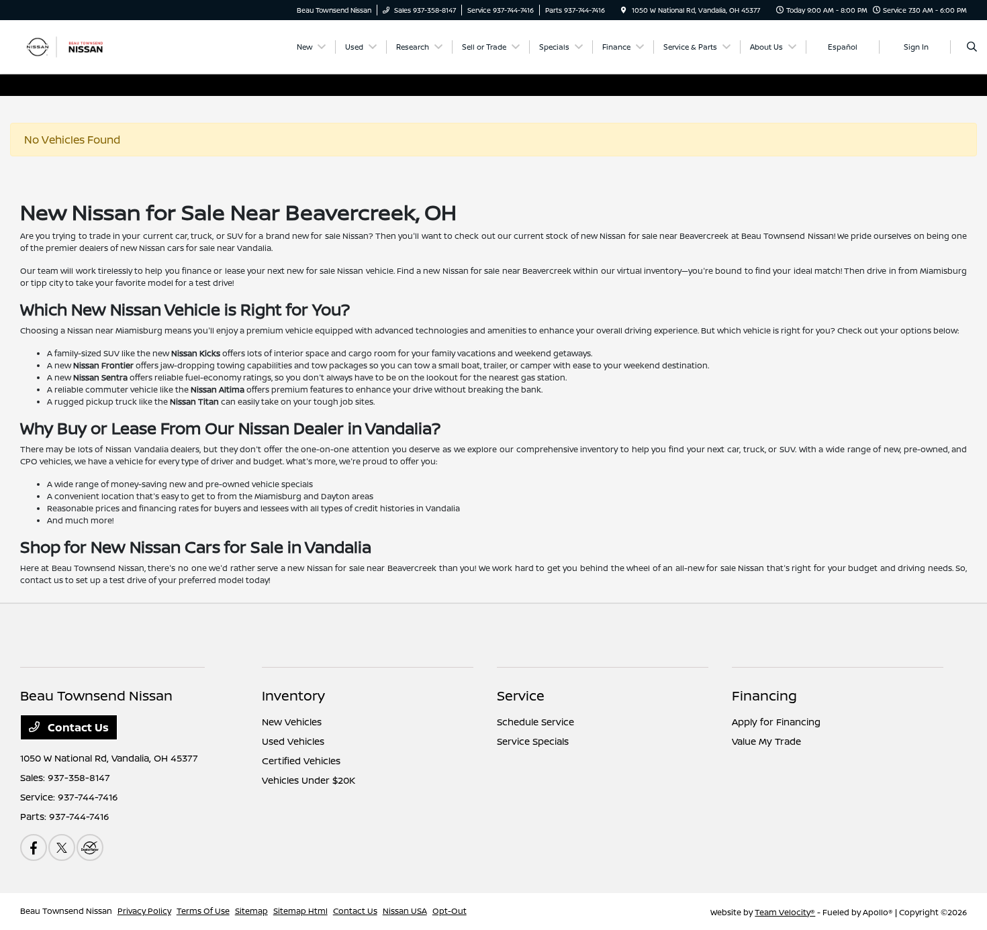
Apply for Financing (776, 721)
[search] (972, 47)
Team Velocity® (785, 912)
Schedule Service (535, 721)
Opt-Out (449, 911)
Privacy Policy (144, 911)
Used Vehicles (293, 741)
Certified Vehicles (301, 760)
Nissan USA (405, 911)
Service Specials (533, 741)
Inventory (293, 695)
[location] (623, 10)
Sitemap (251, 911)
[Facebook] (33, 847)
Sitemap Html (300, 911)
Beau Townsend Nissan (66, 911)
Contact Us (77, 727)
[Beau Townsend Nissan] (81, 45)
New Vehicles (292, 721)
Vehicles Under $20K (308, 780)
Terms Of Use (203, 911)
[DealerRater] (90, 847)
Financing (764, 695)
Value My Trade (766, 741)
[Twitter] (61, 847)
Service (521, 695)
